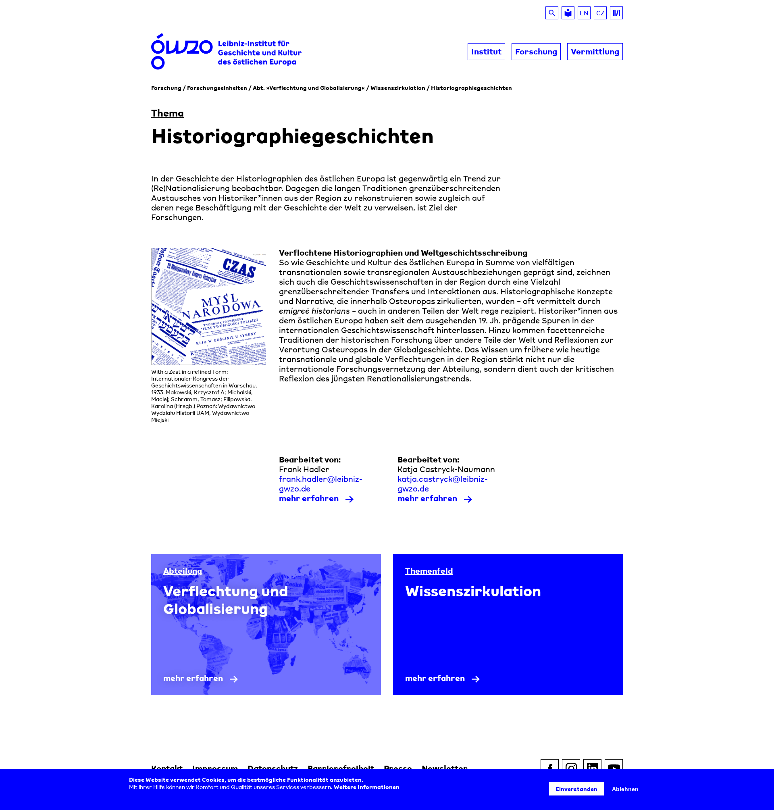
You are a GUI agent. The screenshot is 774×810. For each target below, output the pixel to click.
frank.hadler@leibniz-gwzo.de (320, 483)
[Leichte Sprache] (568, 12)
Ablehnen (625, 789)
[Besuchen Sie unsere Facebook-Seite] (550, 768)
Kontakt (167, 768)
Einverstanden (576, 788)
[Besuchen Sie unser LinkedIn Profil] (592, 768)
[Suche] (551, 12)
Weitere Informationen (366, 786)
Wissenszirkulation (397, 87)
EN (584, 13)
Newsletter (445, 768)
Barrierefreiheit (341, 768)
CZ (601, 14)
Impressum (215, 768)
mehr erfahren (309, 498)
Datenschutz (273, 768)
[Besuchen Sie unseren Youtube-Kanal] (614, 768)
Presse (398, 768)
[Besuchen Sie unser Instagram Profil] (571, 768)
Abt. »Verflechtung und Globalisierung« (309, 87)
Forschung (166, 87)
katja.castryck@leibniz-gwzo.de (442, 483)
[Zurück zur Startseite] (269, 51)
